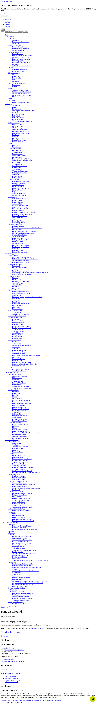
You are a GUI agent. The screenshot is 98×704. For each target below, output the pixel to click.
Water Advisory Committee (20, 48)
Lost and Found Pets (18, 183)
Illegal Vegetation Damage (20, 410)
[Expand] (20, 45)
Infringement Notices (18, 321)
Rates (14, 107)
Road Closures (16, 147)
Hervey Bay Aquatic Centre (20, 291)
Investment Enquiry (18, 452)
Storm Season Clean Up (19, 166)
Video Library (12, 590)
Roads (10, 143)
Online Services (13, 123)
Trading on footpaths (18, 502)
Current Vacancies (17, 54)
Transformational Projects (20, 447)
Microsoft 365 (38, 700)
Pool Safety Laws (17, 324)
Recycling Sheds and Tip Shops (21, 159)
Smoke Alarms (16, 559)
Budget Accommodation (19, 416)
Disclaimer (4, 700)
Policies (14, 86)
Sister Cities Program (18, 359)
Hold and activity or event (20, 138)
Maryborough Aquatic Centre (21, 293)
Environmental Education (20, 438)
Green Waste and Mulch (19, 155)
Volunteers (15, 348)
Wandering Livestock (18, 193)
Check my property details (20, 129)
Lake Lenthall (16, 305)
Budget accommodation (19, 495)
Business (11, 453)
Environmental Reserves (19, 429)
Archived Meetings (18, 50)
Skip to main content (7, 1)
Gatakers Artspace (17, 283)
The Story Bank (17, 285)
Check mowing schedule (19, 128)
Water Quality (16, 412)
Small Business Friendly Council (22, 471)
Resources (15, 450)
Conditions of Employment (20, 57)
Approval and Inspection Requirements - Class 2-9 (27, 583)
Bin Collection (16, 150)
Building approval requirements (21, 328)
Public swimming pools (19, 503)
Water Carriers (16, 417)
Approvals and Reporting (16, 591)
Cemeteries (11, 197)
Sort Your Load (17, 167)
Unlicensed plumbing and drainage (22, 584)
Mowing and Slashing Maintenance (23, 233)
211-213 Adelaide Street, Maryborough (12, 661)
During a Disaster (17, 241)
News (14, 74)
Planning (11, 524)
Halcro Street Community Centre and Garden (26, 355)
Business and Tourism (11, 440)
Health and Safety (13, 390)
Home (2, 607)
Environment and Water (12, 372)
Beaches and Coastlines (19, 431)
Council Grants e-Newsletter (20, 314)
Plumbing (11, 562)
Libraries (15, 278)
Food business (16, 497)
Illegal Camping (17, 338)
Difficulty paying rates (19, 117)
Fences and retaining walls (20, 541)
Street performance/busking (20, 500)
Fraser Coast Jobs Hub (19, 464)
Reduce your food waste (19, 173)
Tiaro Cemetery (17, 204)
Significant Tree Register (19, 235)
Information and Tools (19, 528)
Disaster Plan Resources (19, 252)
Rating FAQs (16, 116)
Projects (10, 67)
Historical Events (17, 250)
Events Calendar (13, 255)
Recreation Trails (17, 309)
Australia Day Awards (19, 371)
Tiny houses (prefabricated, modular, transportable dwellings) (30, 560)
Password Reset (56, 700)
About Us (11, 38)
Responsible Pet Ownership (20, 188)
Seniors (14, 341)
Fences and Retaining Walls (20, 326)
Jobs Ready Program (18, 465)
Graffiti (14, 397)
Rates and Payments (14, 105)
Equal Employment (18, 61)
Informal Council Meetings (20, 47)
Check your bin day (18, 126)
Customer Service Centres (20, 90)
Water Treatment (17, 378)
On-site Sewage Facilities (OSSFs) (22, 564)
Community (8, 254)
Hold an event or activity (15, 509)
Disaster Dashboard (18, 142)
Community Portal (17, 243)
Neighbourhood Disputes (19, 557)
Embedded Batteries (18, 178)
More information (6, 14)
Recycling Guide (17, 154)
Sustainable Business (18, 469)
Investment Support (18, 448)
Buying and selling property (20, 131)
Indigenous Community (19, 350)
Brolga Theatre (16, 279)
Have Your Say (16, 78)
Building (11, 534)
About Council (9, 36)
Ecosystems (15, 426)
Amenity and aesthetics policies (21, 555)
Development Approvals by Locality (23, 593)
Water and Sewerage (14, 374)
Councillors (15, 40)
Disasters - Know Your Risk (20, 238)
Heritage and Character (15, 602)
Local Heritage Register (19, 603)
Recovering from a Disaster (20, 245)
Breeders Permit (17, 190)
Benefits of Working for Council (22, 55)
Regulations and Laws (15, 317)
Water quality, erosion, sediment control (24, 550)
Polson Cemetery (17, 200)
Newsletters (15, 81)
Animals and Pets (13, 179)
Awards (10, 367)
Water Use (15, 379)
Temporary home (17, 329)
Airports (10, 219)
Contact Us (11, 88)
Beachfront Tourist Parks (19, 517)
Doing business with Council (17, 481)
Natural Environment (14, 422)
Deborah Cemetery (18, 210)
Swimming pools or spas (19, 538)
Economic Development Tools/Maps (23, 467)
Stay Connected (13, 73)
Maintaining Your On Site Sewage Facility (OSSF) (27, 567)
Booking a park (17, 229)
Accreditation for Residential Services (23, 553)
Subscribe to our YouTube (12, 680)
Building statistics (17, 552)
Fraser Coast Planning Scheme (21, 526)
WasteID (15, 569)
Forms (10, 98)
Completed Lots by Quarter (20, 596)
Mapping (15, 136)
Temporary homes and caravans (21, 545)
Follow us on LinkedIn (11, 682)
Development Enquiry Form (16, 588)
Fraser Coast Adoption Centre (21, 181)
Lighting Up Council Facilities (21, 362)
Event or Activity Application (21, 510)
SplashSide (15, 300)
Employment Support (14, 474)
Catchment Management (19, 376)
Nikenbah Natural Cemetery (20, 205)
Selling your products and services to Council (26, 488)
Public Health (16, 393)
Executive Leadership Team (20, 42)
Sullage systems (17, 574)
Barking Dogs (16, 335)
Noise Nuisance (17, 398)
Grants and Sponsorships (15, 310)
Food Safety (16, 395)
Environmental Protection (20, 402)
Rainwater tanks (17, 579)
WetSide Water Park (18, 298)
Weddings (15, 269)
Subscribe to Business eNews (21, 462)
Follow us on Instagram (12, 678)
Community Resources (19, 353)
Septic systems (16, 572)
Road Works (16, 145)
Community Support (14, 340)
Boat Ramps (16, 307)
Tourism (10, 512)
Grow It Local (16, 174)
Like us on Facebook (11, 676)
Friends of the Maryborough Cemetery (24, 212)
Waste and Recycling (14, 148)
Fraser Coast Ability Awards (20, 262)
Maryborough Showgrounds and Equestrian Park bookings (30, 273)
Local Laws (15, 319)
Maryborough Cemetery (19, 198)
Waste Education (17, 164)
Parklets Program (17, 457)
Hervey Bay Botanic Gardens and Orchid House (27, 228)
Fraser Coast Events (18, 515)
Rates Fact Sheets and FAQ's (21, 102)
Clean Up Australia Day (19, 436)
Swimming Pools (17, 414)
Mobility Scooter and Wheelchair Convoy (25, 259)
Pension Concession (18, 114)
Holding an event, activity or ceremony (24, 231)
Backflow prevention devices (21, 577)
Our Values (15, 64)
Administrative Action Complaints (22, 95)
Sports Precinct (16, 295)
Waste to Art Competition (20, 171)
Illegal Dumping (17, 176)
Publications (16, 85)
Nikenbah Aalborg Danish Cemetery (23, 209)
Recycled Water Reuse (19, 383)
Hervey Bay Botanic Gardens (21, 304)
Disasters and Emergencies (16, 236)
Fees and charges (17, 119)
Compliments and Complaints (21, 93)
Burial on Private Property (20, 216)
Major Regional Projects (19, 69)
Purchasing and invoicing (20, 486)
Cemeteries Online (17, 217)
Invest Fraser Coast (14, 441)
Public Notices (16, 76)
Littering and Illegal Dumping (21, 409)
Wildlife (14, 428)
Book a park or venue (15, 264)
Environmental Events (19, 434)
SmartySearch (16, 312)
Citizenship (15, 357)
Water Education (17, 385)
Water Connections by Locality (21, 600)
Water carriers (16, 505)
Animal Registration (18, 185)
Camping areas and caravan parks (22, 507)
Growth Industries (17, 443)
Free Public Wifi (17, 360)
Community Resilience (19, 366)
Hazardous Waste (17, 157)
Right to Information (18, 97)
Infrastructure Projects (18, 71)
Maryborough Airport (18, 223)
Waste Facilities (17, 152)
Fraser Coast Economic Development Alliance (26, 472)
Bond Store (15, 286)
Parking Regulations (18, 322)
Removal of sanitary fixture (20, 586)
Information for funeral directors (22, 214)
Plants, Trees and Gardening (20, 424)
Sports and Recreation (15, 290)
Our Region (15, 43)
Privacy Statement (13, 700)
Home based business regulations (22, 493)
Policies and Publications (15, 83)
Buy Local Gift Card (18, 455)
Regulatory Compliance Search (21, 403)
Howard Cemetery (17, 202)
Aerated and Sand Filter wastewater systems (25, 571)
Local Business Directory (20, 460)
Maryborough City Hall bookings (22, 274)
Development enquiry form (20, 133)
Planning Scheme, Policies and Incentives (24, 529)
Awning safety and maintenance (22, 540)
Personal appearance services (21, 419)
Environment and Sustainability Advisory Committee (28, 433)
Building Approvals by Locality (21, 595)
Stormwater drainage (18, 331)
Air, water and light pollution (21, 400)
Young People (16, 343)
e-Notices (15, 112)
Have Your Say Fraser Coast (17, 316)
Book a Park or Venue (19, 140)
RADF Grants (16, 288)
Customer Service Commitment (21, 92)
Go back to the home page (11, 632)
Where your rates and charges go (22, 121)
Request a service (17, 124)
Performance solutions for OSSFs (22, 565)
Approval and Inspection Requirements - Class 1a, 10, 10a (29, 581)
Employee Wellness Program (21, 59)
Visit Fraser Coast (17, 514)
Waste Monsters (17, 169)
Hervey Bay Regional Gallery (21, 281)
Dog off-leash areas (18, 186)
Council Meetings (13, 45)
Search (3, 31)
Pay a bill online (17, 109)
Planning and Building (11, 522)
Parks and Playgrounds (15, 224)
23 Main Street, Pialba (7, 660)
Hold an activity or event (19, 267)
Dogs (14, 192)
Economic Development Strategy (22, 459)
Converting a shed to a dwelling (21, 543)
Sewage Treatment (17, 381)
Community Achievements (20, 352)
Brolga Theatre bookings (19, 271)
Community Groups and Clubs (21, 345)
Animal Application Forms (20, 195)
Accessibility (16, 347)
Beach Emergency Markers (20, 247)
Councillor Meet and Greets (20, 260)
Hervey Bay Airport (18, 221)
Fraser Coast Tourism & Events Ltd (23, 521)
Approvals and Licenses (15, 491)
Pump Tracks (16, 302)
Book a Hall (16, 266)
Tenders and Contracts (19, 483)
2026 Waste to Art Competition (21, 257)
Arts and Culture (13, 276)
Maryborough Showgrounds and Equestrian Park (27, 297)
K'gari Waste (16, 162)
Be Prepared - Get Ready (19, 240)
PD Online (15, 135)
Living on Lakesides (18, 405)
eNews (14, 80)
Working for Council (14, 52)
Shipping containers (18, 546)
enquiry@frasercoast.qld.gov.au (36, 628)
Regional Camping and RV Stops (22, 519)
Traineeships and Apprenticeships (22, 66)
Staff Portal (46, 700)
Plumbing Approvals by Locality (22, 598)
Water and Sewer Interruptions (21, 388)
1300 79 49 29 (9, 648)
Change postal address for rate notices (23, 111)
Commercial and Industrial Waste (22, 160)
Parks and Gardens (18, 226)
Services (7, 104)
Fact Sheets (11, 100)
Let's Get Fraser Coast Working (21, 62)
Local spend (16, 490)
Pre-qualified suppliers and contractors (23, 484)
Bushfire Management (19, 407)
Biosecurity (15, 391)
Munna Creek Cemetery (19, 207)
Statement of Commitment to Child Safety (25, 364)
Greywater (15, 576)
